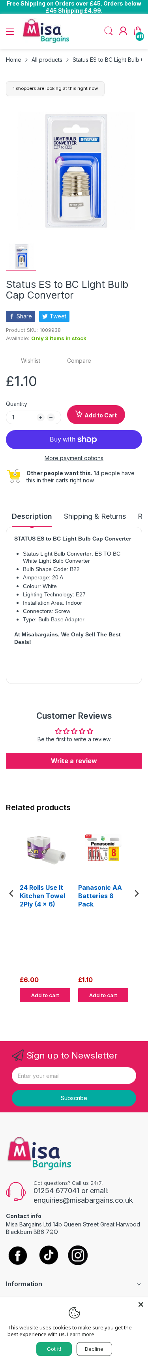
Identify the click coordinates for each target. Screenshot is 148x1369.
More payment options (74, 458)
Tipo (116, 1010)
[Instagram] (78, 1256)
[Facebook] (18, 1256)
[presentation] (11, 893)
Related (133, 1010)
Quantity (16, 403)
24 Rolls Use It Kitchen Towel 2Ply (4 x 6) (42, 895)
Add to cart (45, 995)
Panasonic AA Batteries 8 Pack (100, 895)
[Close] (141, 1304)
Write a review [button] (74, 761)
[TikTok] (48, 1256)
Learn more (80, 1334)
